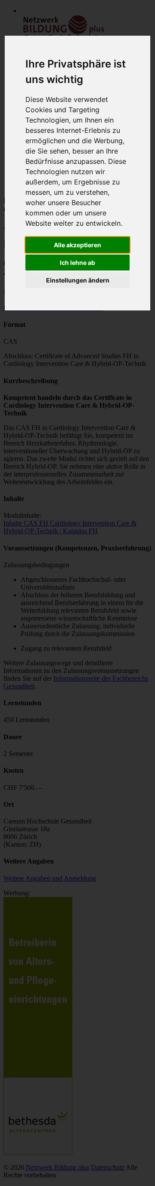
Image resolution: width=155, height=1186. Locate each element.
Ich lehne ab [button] (77, 262)
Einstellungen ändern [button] (77, 280)
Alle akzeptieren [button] (77, 245)
